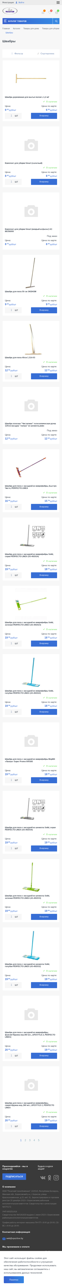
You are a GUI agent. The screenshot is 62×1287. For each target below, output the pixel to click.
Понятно (13, 1279)
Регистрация (8, 2)
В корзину (44, 116)
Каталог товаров (17, 21)
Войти (21, 2)
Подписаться (14, 1176)
